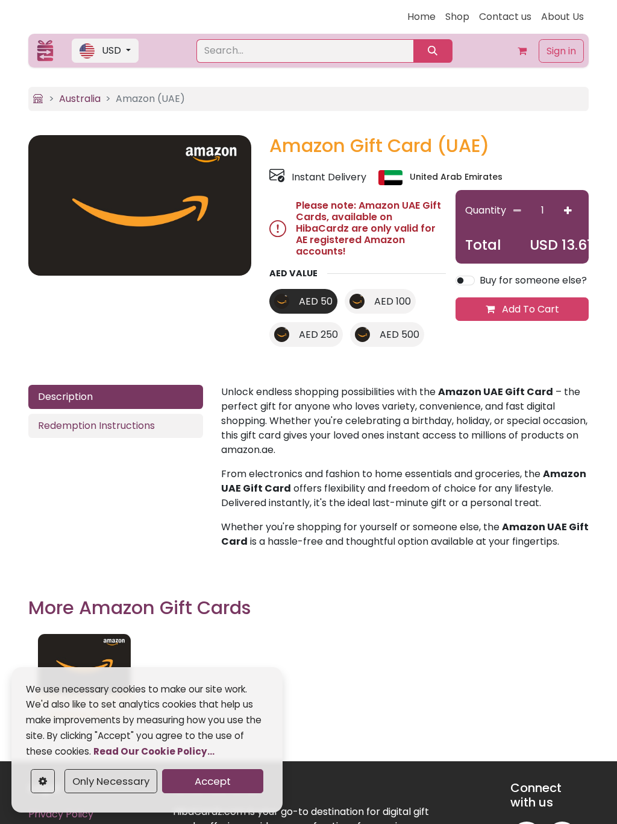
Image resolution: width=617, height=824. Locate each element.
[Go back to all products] (38, 99)
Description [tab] (65, 397)
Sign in (561, 51)
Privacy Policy (60, 814)
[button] (105, 51)
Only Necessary (110, 781)
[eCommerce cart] (522, 51)
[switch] (465, 280)
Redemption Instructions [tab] (96, 426)
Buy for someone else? (533, 280)
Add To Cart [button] (529, 309)
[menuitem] (421, 17)
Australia (80, 99)
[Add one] (568, 211)
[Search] (433, 51)
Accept (213, 781)
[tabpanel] (405, 467)
